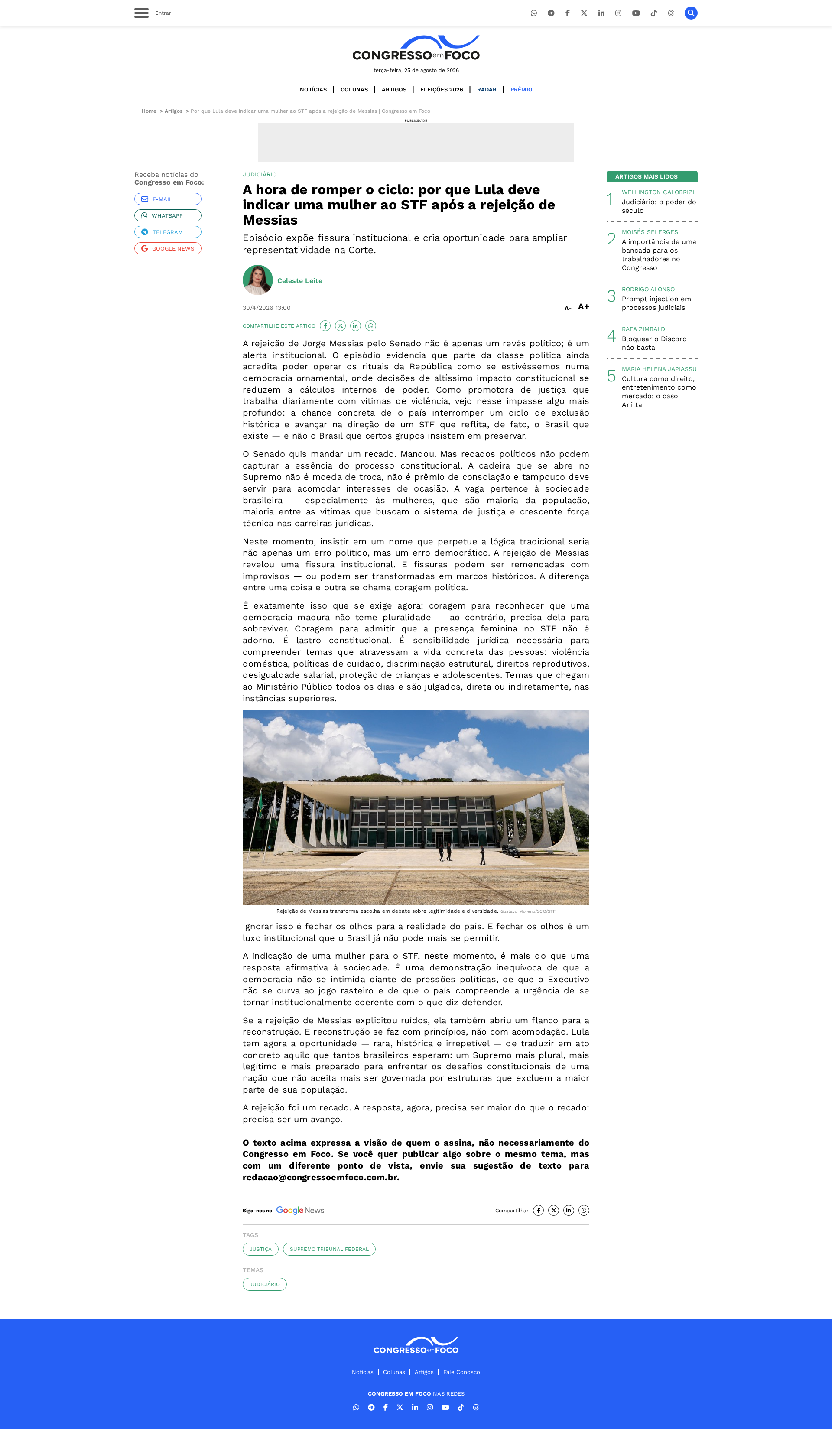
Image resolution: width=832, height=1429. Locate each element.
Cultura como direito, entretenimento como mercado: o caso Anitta (659, 391)
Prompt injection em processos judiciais (656, 303)
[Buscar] (691, 13)
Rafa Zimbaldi (644, 329)
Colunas (354, 89)
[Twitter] (584, 13)
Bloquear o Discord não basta (654, 343)
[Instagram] (618, 13)
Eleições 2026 (441, 89)
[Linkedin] (601, 13)
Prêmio (521, 89)
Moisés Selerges (650, 231)
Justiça (261, 1249)
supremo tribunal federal (329, 1249)
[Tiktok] (654, 13)
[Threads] (671, 13)
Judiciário (265, 1284)
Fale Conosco (461, 1372)
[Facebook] (568, 13)
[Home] (416, 47)
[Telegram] (551, 13)
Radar (487, 89)
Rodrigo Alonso (648, 289)
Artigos (394, 89)
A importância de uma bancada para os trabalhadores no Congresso (659, 255)
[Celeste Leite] (258, 281)
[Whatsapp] (534, 13)
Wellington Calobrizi (658, 192)
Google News (173, 248)
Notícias (313, 89)
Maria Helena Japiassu (659, 368)
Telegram (168, 232)
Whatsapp (167, 215)
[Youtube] (636, 13)
